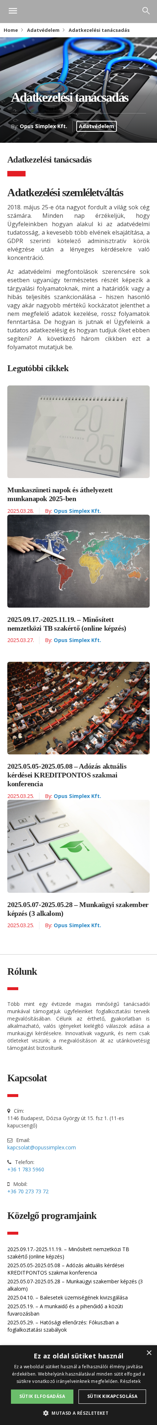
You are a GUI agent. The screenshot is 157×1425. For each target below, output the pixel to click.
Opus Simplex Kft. (43, 126)
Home (11, 30)
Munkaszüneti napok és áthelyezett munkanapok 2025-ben (60, 494)
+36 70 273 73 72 (28, 1191)
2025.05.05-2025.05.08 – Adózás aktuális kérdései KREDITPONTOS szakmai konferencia (66, 775)
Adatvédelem (43, 30)
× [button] (149, 1353)
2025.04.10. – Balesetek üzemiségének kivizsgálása (67, 1297)
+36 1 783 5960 (25, 1169)
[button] (78, 1412)
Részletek (130, 1381)
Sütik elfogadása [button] (42, 1396)
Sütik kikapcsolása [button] (112, 1396)
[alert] (78, 1385)
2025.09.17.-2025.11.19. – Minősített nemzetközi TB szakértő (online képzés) (66, 623)
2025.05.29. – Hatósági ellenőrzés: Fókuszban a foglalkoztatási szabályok (63, 1326)
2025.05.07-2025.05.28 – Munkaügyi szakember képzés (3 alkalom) (78, 908)
